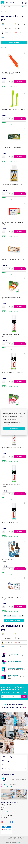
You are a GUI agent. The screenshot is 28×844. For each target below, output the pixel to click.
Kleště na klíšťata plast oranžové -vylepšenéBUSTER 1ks (11, 72)
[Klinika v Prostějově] (14, 676)
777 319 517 (6, 784)
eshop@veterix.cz (7, 786)
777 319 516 (6, 809)
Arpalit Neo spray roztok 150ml (10, 522)
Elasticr (19, 842)
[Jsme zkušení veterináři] (14, 654)
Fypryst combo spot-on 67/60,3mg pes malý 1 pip (12, 598)
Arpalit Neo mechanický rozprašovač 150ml (12, 485)
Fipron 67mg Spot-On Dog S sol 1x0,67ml (13, 259)
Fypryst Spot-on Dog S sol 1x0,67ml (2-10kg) (12, 222)
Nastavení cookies (14, 432)
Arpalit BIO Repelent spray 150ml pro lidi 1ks (13, 448)
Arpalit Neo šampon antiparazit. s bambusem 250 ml (11, 335)
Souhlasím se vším (14, 428)
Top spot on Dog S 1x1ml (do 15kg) (11, 147)
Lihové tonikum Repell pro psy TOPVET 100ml (12, 560)
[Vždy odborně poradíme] (14, 662)
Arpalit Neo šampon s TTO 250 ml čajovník (13, 372)
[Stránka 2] (23, 616)
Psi (4, 11)
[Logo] (9, 2)
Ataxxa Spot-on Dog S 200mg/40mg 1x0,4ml (11, 298)
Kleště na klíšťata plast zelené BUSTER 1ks (13, 109)
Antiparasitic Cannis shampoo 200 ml (12, 184)
